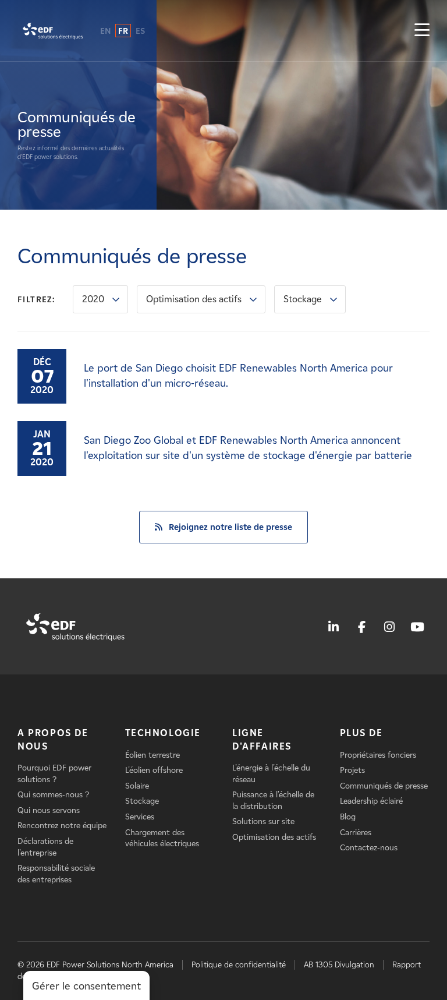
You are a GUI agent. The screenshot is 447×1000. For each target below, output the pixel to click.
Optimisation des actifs (194, 299)
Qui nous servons (48, 810)
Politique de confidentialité (238, 965)
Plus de (361, 732)
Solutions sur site (263, 821)
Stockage (302, 299)
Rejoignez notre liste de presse (230, 527)
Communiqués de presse (384, 786)
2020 (93, 299)
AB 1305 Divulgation (339, 965)
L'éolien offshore (154, 770)
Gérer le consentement (86, 986)
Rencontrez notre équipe (62, 826)
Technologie (163, 732)
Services (139, 817)
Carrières (355, 833)
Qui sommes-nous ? (53, 795)
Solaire (137, 786)
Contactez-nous (369, 848)
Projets (352, 770)
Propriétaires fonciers (378, 755)
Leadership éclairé (371, 801)
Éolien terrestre (152, 755)
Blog (348, 817)
